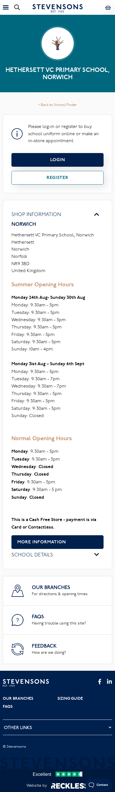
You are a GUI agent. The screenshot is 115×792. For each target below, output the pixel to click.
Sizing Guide (70, 698)
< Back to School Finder (57, 104)
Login (57, 159)
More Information (41, 542)
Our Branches (18, 698)
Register (57, 177)
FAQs (8, 706)
